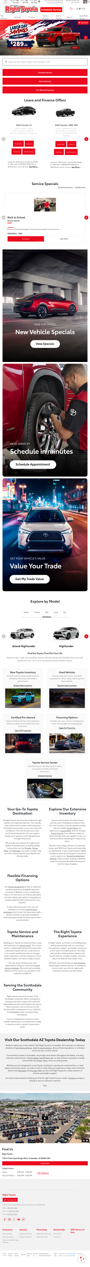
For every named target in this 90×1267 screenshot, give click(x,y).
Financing (42, 1229)
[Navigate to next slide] (88, 37)
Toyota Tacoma (57, 833)
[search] (82, 8)
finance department (16, 886)
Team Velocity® (71, 1253)
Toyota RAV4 (65, 830)
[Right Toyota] (21, 8)
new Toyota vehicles (23, 1048)
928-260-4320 (12, 1214)
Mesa (6, 850)
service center (25, 945)
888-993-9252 (12, 1208)
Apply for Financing (67, 728)
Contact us (72, 1078)
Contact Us (11, 1199)
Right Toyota (4, 1254)
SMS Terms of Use (77, 1231)
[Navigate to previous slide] (1, 37)
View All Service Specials (65, 187)
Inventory (7, 1229)
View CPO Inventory (23, 730)
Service (23, 1229)
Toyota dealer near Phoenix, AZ (40, 1058)
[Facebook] (5, 1219)
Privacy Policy (10, 1254)
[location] (39, 2)
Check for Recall (25, 1237)
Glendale (16, 850)
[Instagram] (9, 1219)
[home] (78, 8)
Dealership (59, 1229)
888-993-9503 (14, 1211)
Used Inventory (8, 1237)
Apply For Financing (44, 1234)
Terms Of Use (16, 1254)
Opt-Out (55, 1254)
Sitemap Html (29, 1254)
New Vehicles (7, 1234)
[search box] (45, 60)
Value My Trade (42, 1237)
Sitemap (23, 1254)
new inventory (79, 962)
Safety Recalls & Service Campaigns (45, 1254)
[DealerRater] (23, 1219)
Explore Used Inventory (67, 685)
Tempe (35, 848)
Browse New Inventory (23, 685)
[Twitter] (84, 3)
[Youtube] (86, 3)
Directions (57, 1237)
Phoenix (28, 848)
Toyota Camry (72, 828)
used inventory (46, 1048)
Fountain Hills (36, 1070)
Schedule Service (80, 187)
